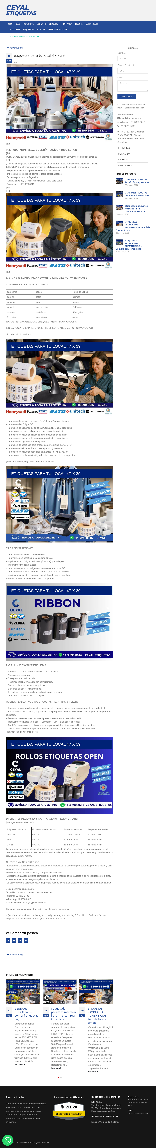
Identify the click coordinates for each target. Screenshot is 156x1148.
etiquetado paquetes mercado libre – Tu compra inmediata (26, 1014)
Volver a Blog (16, 47)
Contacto (41, 23)
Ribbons (79, 23)
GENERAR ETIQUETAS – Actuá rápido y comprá (137, 181)
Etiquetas (53, 23)
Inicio (10, 23)
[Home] (21, 10)
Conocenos (28, 23)
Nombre (121, 53)
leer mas (19, 1068)
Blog (18, 23)
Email (26, 940)
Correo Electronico (126, 65)
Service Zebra (92, 23)
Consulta (121, 77)
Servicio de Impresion (57, 29)
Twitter (14, 940)
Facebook (8, 940)
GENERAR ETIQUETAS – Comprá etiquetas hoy (137, 194)
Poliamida (67, 23)
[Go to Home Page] (7, 36)
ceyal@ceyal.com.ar (138, 1113)
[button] (58, 1077)
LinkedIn (20, 940)
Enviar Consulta (127, 96)
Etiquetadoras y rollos (34, 29)
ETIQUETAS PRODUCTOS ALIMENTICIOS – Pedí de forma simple (61, 1016)
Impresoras (15, 29)
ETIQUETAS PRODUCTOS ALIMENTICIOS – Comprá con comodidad (98, 1016)
